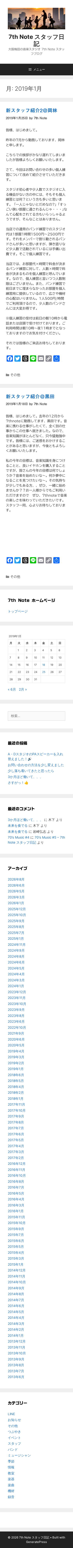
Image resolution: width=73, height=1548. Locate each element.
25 (43, 671)
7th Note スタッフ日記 (36, 40)
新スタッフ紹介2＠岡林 (31, 110)
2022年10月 (17, 1027)
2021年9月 (16, 1033)
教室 (11, 1473)
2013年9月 (16, 1359)
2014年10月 (17, 1282)
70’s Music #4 (18, 837)
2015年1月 (16, 1264)
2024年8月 (16, 956)
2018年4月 (16, 1087)
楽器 (11, 1479)
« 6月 (12, 689)
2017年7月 (16, 1128)
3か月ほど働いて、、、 (25, 777)
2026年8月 (16, 879)
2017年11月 (16, 1104)
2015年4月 (16, 1253)
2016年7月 (16, 1187)
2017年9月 (16, 1116)
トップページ (18, 611)
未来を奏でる (18, 826)
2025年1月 (16, 939)
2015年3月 (16, 1258)
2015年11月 (16, 1217)
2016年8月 (16, 1181)
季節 (11, 1461)
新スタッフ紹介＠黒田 (30, 396)
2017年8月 (16, 1122)
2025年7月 (16, 933)
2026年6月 (16, 885)
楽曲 (11, 1485)
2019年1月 (16, 1069)
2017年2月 (16, 1158)
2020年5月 (16, 1045)
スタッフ (14, 1443)
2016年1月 (16, 1211)
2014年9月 (16, 1288)
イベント (14, 1438)
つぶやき (14, 1432)
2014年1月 (16, 1335)
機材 (11, 1491)
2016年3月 (16, 1205)
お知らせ (14, 1420)
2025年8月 (16, 927)
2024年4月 (16, 974)
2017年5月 (16, 1140)
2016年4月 (16, 1199)
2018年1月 (16, 1099)
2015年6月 (16, 1241)
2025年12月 (17, 909)
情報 (11, 1467)
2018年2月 (16, 1093)
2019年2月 (16, 1063)
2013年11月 (16, 1347)
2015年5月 (16, 1247)
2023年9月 (16, 1010)
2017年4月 (16, 1146)
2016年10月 (17, 1175)
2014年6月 (16, 1306)
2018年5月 (16, 1081)
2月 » (23, 689)
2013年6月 (16, 1377)
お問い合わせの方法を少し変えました (36, 765)
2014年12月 (17, 1270)
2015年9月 (16, 1229)
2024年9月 (16, 950)
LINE (11, 1414)
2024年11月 (17, 945)
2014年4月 (16, 1318)
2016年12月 (17, 1164)
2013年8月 (16, 1365)
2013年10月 (17, 1353)
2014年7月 (16, 1300)
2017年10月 (17, 1110)
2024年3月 (16, 980)
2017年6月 (16, 1134)
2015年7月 (16, 1235)
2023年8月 (16, 1016)
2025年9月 (16, 921)
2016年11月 (16, 1170)
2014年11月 (16, 1276)
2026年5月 (16, 891)
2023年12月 (17, 992)
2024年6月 (16, 962)
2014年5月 (16, 1312)
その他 (15, 375)
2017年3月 (16, 1152)
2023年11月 (17, 998)
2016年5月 (16, 1193)
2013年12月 (17, 1341)
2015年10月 (17, 1223)
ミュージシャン (19, 1455)
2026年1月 (16, 903)
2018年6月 (16, 1075)
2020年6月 (16, 1039)
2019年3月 (16, 1057)
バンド (13, 1449)
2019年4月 (16, 1051)
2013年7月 (16, 1371)
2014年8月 (16, 1294)
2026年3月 (16, 897)
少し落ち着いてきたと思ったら (31, 771)
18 (43, 664)
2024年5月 (16, 968)
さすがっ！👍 (18, 783)
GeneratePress (36, 1542)
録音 (11, 1497)
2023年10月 (17, 1004)
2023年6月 (16, 1021)
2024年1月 (16, 986)
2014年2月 (16, 1329)
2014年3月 (16, 1324)
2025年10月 (17, 915)
